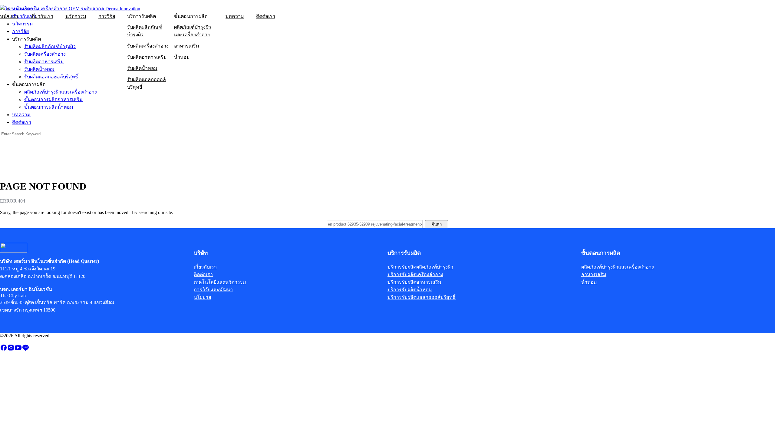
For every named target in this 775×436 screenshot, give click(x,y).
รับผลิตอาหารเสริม (147, 57)
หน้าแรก (9, 16)
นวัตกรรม (75, 16)
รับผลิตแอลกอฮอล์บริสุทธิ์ (146, 83)
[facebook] (3, 349)
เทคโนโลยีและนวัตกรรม (220, 282)
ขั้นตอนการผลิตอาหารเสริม (53, 99)
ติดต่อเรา (265, 16)
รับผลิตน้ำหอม (142, 68)
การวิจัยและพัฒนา (213, 289)
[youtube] (18, 349)
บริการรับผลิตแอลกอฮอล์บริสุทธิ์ (422, 297)
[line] (25, 349)
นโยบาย (202, 297)
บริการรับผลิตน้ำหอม (410, 289)
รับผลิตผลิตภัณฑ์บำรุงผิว (144, 31)
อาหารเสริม (186, 45)
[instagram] (11, 349)
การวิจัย (106, 16)
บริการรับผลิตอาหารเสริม (414, 282)
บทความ (235, 16)
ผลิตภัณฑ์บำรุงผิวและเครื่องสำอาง (192, 31)
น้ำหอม (182, 57)
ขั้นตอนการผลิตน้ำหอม (48, 107)
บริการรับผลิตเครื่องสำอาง (415, 274)
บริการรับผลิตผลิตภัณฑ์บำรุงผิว (420, 266)
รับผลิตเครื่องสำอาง (148, 45)
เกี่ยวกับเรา (41, 16)
